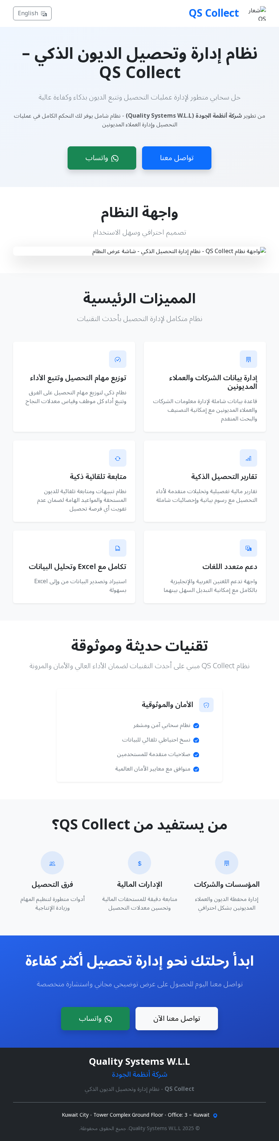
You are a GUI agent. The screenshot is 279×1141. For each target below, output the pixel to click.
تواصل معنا (177, 158)
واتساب (96, 158)
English (28, 13)
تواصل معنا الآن (176, 1018)
